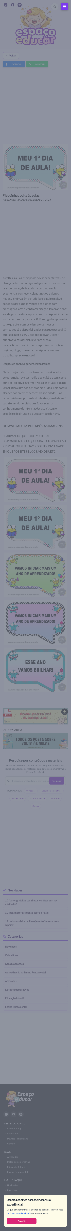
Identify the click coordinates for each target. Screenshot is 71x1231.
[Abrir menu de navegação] (64, 6)
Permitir (22, 1221)
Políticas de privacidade (19, 1212)
